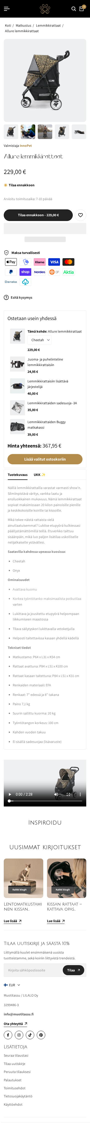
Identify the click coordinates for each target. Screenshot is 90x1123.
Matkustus (23, 25)
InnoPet (26, 145)
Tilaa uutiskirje (14, 1063)
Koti (8, 25)
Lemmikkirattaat (48, 25)
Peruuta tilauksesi (17, 1071)
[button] (45, 228)
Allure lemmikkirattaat (22, 31)
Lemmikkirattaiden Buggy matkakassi (47, 425)
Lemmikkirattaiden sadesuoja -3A (52, 403)
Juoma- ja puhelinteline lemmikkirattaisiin (45, 362)
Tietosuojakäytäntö (18, 1096)
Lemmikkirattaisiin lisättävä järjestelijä (48, 384)
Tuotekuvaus (18, 474)
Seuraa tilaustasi (16, 1055)
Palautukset (13, 1080)
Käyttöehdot (13, 1104)
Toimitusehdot (15, 1088)
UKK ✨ (40, 474)
